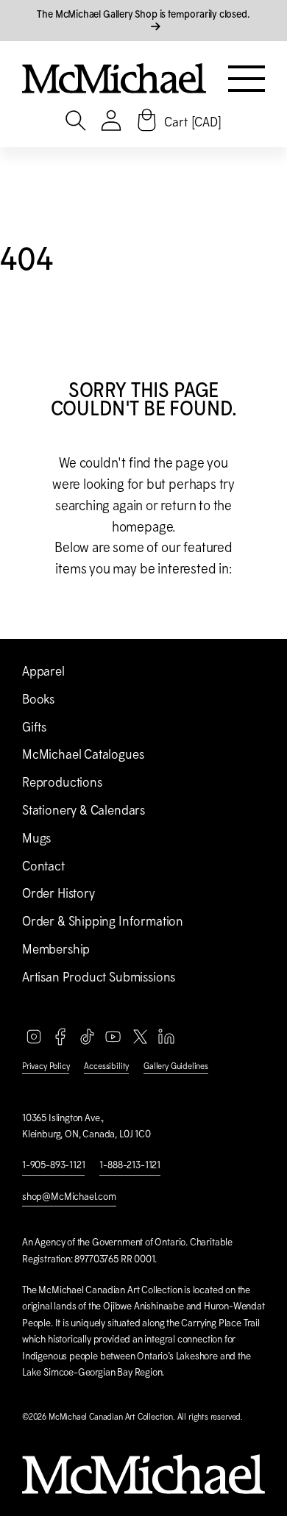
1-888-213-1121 (129, 1165)
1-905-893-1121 (53, 1165)
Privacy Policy (45, 1066)
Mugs (36, 838)
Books (38, 699)
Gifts (34, 727)
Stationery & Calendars (83, 810)
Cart (192, 122)
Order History (58, 893)
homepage (142, 526)
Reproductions (62, 782)
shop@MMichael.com (69, 1196)
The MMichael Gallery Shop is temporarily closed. (143, 14)
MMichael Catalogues (83, 754)
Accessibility (106, 1066)
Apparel (43, 671)
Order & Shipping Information (102, 921)
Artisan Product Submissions (98, 977)
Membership (56, 949)
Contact (43, 866)
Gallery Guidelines (176, 1066)
